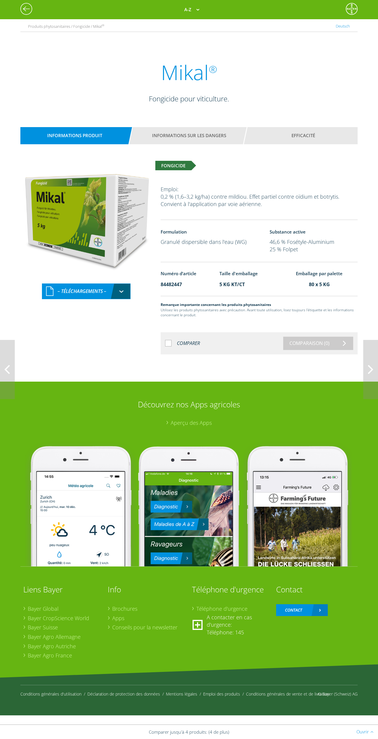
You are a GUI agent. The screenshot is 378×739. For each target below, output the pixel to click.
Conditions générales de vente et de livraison (287, 694)
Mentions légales (181, 694)
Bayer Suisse (43, 627)
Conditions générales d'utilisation (51, 694)
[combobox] (86, 291)
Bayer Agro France (50, 655)
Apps (118, 618)
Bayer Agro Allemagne (54, 636)
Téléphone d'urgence (221, 608)
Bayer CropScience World (58, 618)
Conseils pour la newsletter (144, 627)
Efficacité (303, 135)
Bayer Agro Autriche (52, 646)
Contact (293, 610)
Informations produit (74, 135)
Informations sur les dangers (189, 135)
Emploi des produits (221, 694)
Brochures (124, 608)
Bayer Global (43, 608)
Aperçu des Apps (191, 422)
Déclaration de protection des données (123, 694)
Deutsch (343, 26)
